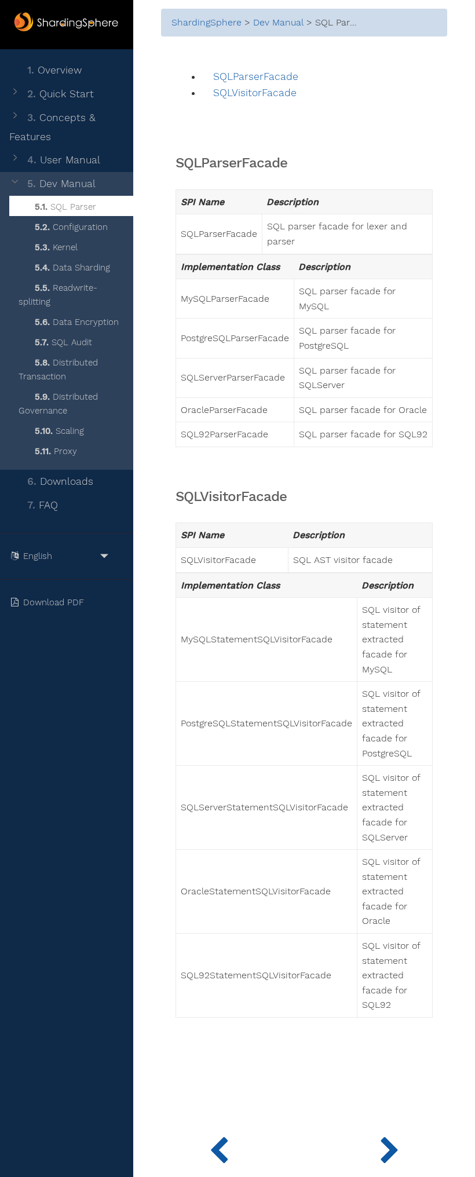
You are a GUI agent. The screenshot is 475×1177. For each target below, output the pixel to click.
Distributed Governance (58, 404)
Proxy (56, 451)
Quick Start (60, 94)
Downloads (60, 481)
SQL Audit (63, 342)
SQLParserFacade (255, 76)
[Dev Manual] (218, 1148)
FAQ (42, 505)
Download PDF (55, 602)
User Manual (63, 160)
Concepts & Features (52, 127)
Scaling (59, 431)
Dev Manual (61, 183)
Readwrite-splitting (58, 295)
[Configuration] (389, 1148)
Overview (54, 70)
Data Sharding (72, 267)
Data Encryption (77, 322)
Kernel (56, 247)
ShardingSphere (206, 22)
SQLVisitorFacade (255, 92)
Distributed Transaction (58, 369)
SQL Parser (65, 207)
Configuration (71, 227)
